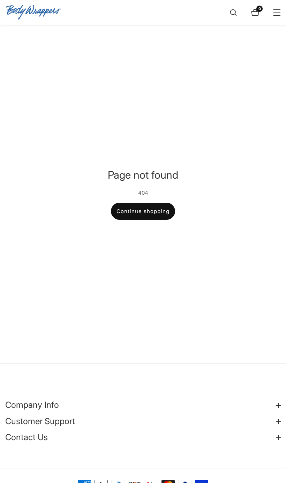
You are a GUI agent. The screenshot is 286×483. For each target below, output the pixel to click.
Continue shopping (143, 211)
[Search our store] (237, 12)
